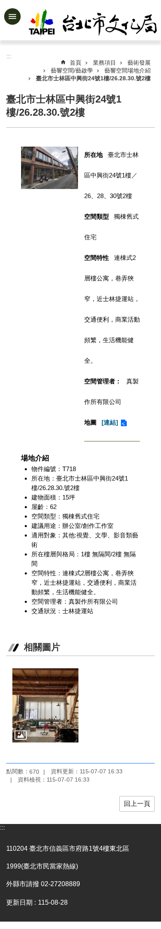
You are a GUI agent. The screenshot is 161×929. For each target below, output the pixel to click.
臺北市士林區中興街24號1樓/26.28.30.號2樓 (93, 78)
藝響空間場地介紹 (127, 70)
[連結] (110, 422)
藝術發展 (139, 62)
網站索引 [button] (12, 16)
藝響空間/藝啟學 (72, 70)
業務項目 (104, 62)
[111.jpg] (45, 705)
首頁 (75, 62)
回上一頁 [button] (137, 803)
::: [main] (8, 56)
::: (2, 827)
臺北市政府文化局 (93, 23)
